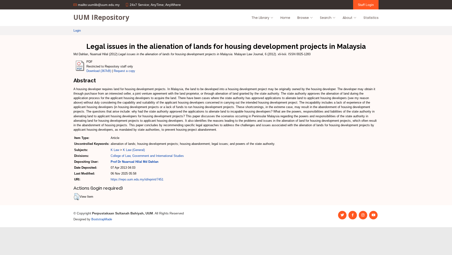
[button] (76, 196)
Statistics (371, 17)
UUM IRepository (101, 17)
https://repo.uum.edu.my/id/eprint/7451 (137, 179)
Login (77, 30)
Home (285, 17)
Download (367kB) (98, 71)
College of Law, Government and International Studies (147, 156)
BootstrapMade (101, 219)
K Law (115, 150)
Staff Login (366, 5)
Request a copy (124, 71)
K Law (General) (134, 150)
